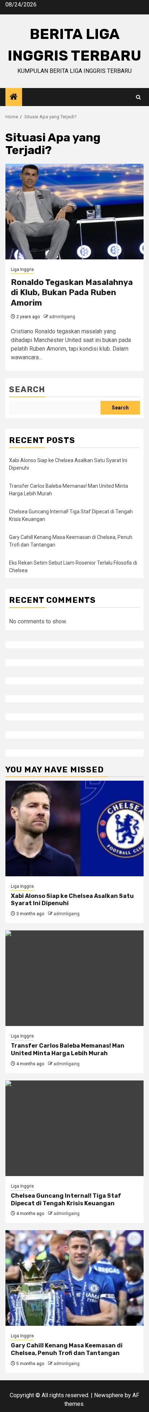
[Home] (14, 97)
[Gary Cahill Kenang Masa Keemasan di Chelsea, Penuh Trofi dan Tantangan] (74, 1278)
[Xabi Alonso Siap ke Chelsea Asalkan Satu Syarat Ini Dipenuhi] (74, 828)
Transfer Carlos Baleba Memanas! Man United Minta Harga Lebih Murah (67, 1049)
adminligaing (62, 316)
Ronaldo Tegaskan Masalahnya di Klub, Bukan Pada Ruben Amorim (72, 292)
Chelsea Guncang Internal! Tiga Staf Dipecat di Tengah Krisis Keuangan (66, 1199)
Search (27, 389)
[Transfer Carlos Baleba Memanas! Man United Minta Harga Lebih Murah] (74, 978)
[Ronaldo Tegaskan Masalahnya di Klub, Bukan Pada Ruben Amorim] (74, 211)
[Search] (138, 97)
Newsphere (108, 1395)
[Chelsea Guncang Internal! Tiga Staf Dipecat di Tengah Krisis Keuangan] (74, 1128)
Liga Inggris (22, 269)
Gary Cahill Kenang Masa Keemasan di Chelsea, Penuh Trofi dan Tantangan (67, 1349)
